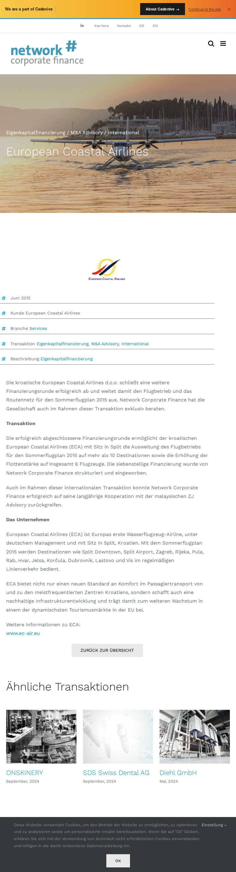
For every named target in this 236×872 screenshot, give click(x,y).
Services (38, 328)
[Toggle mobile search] (211, 43)
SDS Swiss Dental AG (116, 772)
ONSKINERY (24, 772)
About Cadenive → (162, 9)
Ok (118, 860)
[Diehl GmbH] (194, 737)
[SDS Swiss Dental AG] (118, 737)
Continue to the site (205, 9)
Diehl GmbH (178, 772)
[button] (10, 747)
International (135, 343)
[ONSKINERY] (41, 737)
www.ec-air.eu (23, 633)
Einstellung (213, 825)
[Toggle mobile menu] (223, 43)
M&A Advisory (105, 343)
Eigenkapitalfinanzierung (62, 343)
